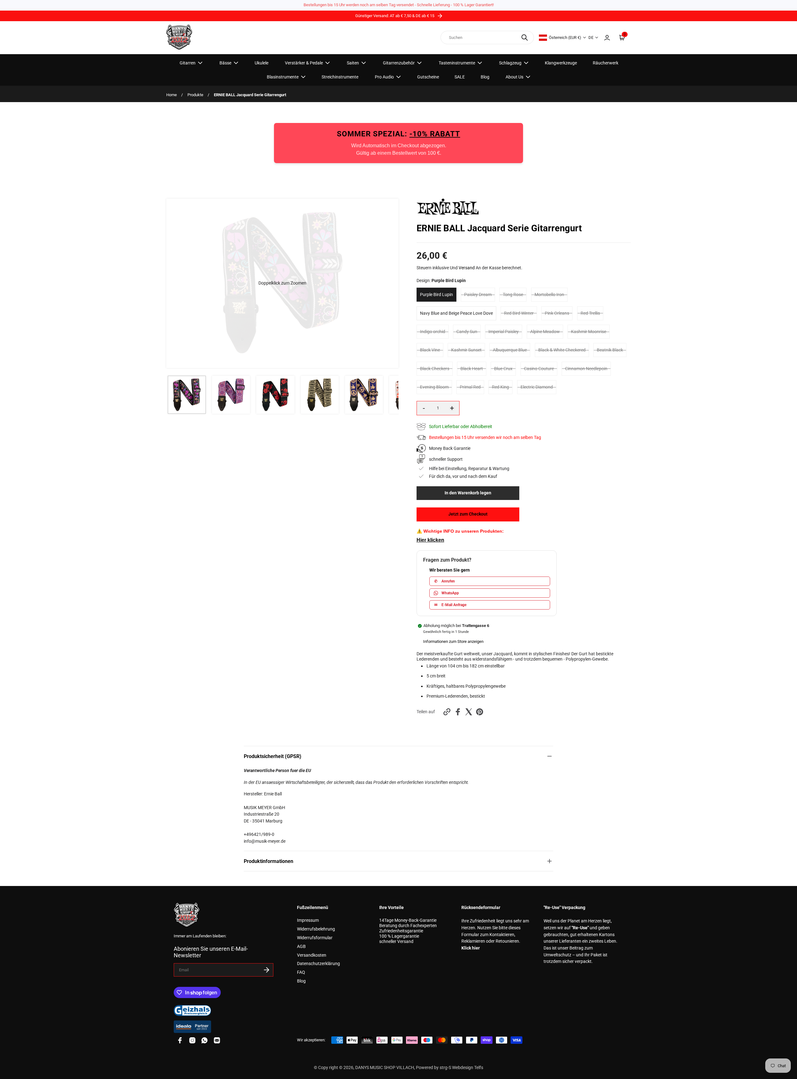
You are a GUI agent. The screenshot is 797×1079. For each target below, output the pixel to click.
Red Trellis (590, 313)
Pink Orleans (557, 313)
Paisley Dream (478, 294)
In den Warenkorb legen (468, 493)
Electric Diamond (537, 387)
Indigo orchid (432, 331)
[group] (187, 395)
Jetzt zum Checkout (468, 514)
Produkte (195, 94)
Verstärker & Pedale (304, 62)
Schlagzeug (510, 62)
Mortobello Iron (549, 294)
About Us (514, 76)
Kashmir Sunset (466, 350)
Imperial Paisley (503, 331)
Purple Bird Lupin (436, 294)
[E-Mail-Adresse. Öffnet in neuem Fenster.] (217, 1040)
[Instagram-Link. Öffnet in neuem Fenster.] (192, 1040)
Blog (485, 76)
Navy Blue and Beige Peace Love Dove (456, 313)
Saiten (353, 62)
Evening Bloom (434, 387)
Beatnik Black (610, 350)
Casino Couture (539, 368)
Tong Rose (513, 294)
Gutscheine (428, 76)
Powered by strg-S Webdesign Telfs (449, 1067)
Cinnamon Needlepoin (586, 368)
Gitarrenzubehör (399, 62)
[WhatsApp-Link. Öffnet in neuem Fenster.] (204, 1040)
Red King (500, 387)
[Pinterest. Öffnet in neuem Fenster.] (479, 712)
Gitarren (188, 62)
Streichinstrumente (340, 76)
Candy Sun (466, 331)
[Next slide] (389, 283)
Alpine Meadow (545, 331)
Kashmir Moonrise (588, 331)
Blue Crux (503, 368)
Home (171, 94)
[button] (282, 283)
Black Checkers (434, 368)
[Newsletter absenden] (266, 970)
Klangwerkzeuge (561, 62)
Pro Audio (384, 76)
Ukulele (261, 62)
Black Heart (471, 368)
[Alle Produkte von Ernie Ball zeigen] (448, 213)
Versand (467, 268)
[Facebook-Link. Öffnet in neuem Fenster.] (180, 1040)
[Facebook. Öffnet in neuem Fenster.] (458, 712)
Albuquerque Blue (510, 350)
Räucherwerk (605, 62)
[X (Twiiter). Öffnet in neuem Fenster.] (469, 712)
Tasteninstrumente (457, 62)
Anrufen (444, 581)
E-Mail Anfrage (450, 605)
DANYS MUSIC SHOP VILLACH (384, 1067)
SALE (460, 76)
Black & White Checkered (562, 350)
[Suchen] (524, 37)
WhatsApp (450, 593)
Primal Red (470, 387)
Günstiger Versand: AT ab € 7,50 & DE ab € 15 (395, 15)
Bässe (225, 62)
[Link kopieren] (447, 712)
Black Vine (430, 350)
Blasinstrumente (283, 76)
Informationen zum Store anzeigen (453, 641)
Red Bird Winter (519, 313)
